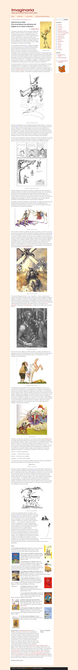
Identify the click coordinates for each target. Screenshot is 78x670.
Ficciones (60, 27)
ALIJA (59, 47)
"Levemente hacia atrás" (36, 652)
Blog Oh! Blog (29, 668)
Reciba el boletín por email (42, 16)
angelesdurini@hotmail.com (26, 630)
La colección (29, 16)
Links (59, 42)
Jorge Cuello (23, 605)
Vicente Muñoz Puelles (27, 246)
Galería (59, 29)
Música (59, 39)
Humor (59, 46)
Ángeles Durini (35, 29)
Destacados (61, 36)
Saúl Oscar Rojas (19, 70)
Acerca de (20, 16)
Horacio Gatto (16, 650)
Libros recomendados (63, 32)
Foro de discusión (62, 57)
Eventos (60, 44)
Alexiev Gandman (15, 651)
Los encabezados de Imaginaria (63, 61)
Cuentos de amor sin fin (40, 651)
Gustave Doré (28, 305)
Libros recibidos (62, 34)
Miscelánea (60, 41)
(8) (11, 442)
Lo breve (60, 49)
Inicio (12, 16)
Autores (60, 24)
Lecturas (60, 26)
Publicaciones (61, 37)
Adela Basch (48, 439)
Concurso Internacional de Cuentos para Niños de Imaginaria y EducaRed (29, 654)
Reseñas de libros (62, 31)
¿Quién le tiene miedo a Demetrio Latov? (38, 645)
